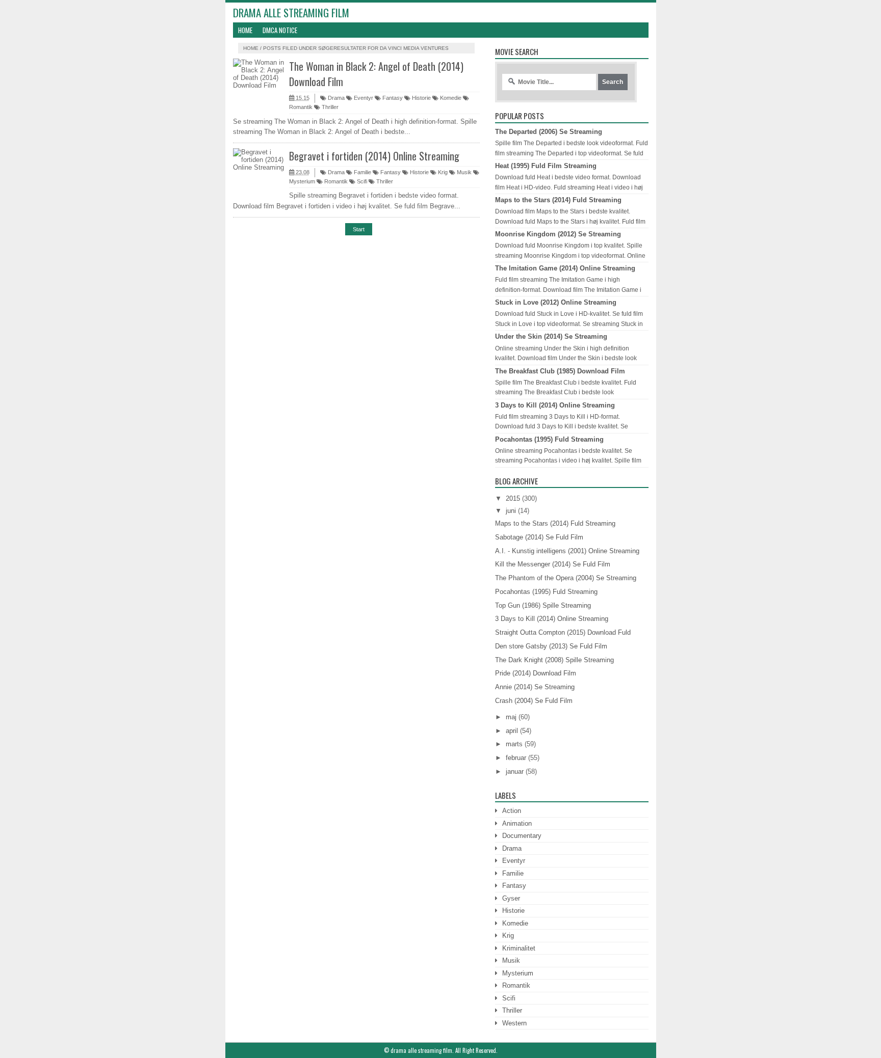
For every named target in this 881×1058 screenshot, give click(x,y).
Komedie (449, 98)
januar (515, 771)
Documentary (521, 835)
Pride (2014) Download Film (535, 673)
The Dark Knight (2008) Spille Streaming (554, 660)
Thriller (329, 107)
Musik (463, 172)
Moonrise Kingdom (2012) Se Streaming (558, 234)
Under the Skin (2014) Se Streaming (551, 336)
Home (245, 30)
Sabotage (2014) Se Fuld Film (539, 537)
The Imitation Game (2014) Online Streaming (565, 268)
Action (511, 811)
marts (514, 744)
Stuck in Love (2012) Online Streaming (555, 302)
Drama (335, 98)
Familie (361, 172)
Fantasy (392, 98)
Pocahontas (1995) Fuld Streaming (549, 439)
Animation (517, 823)
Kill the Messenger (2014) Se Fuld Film (552, 564)
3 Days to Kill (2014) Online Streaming (555, 405)
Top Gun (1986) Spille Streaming (543, 605)
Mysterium (517, 973)
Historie (420, 98)
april (512, 731)
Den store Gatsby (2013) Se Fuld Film (551, 646)
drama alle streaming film (291, 12)
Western (514, 1023)
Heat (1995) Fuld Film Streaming (546, 166)
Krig (442, 172)
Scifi (361, 181)
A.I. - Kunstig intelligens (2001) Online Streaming (567, 551)
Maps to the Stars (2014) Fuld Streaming (558, 200)
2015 (513, 498)
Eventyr (362, 98)
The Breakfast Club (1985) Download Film (560, 371)
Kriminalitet (518, 948)
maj (511, 717)
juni (511, 510)
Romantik (335, 181)
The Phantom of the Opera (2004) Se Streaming (565, 578)
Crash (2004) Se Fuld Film (534, 700)
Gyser (511, 898)
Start (359, 229)
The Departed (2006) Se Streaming (548, 131)
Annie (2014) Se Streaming (535, 687)
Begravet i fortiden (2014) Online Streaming (374, 156)
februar (516, 758)
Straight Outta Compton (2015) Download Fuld (563, 632)
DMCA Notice (280, 30)
